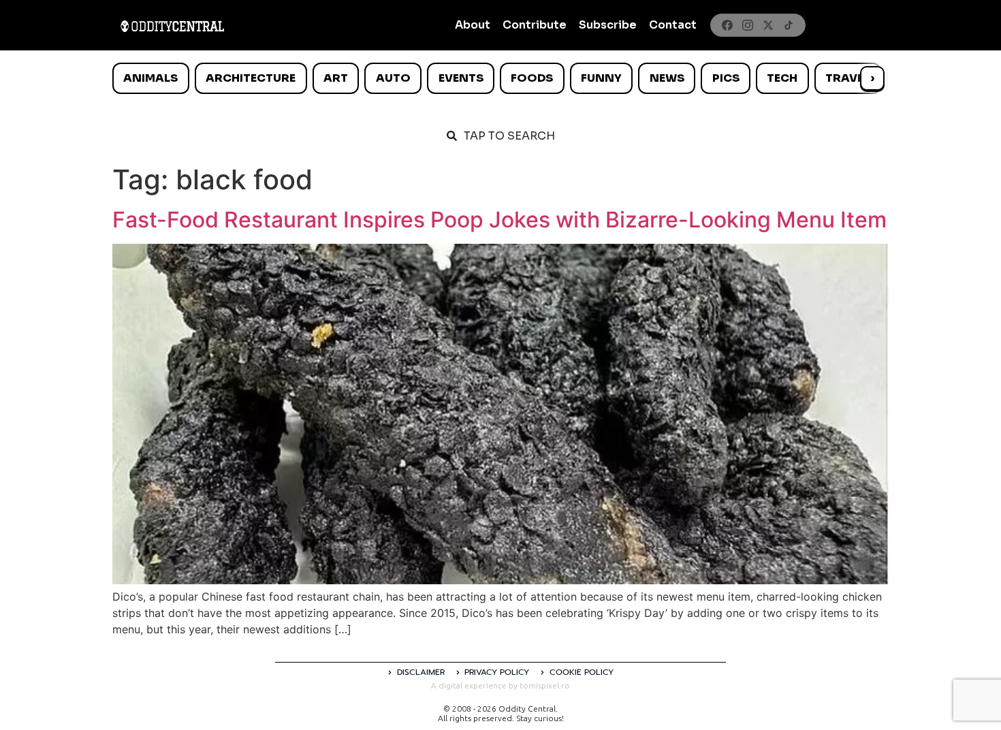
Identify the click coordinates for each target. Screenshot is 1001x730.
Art (335, 78)
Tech (782, 78)
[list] (500, 78)
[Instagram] (747, 25)
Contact (673, 25)
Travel (847, 78)
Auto (393, 78)
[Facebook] (727, 25)
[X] (768, 25)
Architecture (251, 78)
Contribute (535, 25)
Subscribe (608, 25)
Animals (150, 78)
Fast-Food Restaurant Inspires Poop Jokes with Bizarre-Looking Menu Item (499, 219)
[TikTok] (788, 25)
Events (461, 78)
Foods (532, 78)
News (667, 78)
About (472, 25)
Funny (601, 78)
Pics (726, 78)
